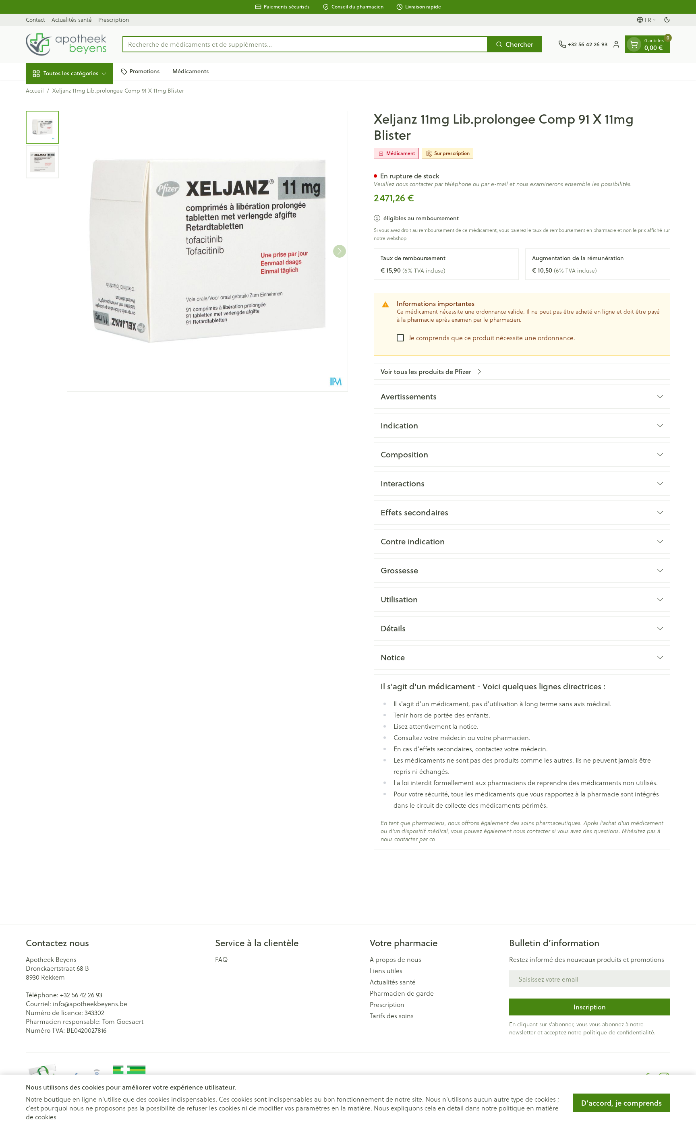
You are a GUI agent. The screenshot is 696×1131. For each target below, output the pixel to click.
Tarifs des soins (392, 1015)
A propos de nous (395, 959)
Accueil (35, 91)
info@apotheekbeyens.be (90, 1003)
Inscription (590, 1006)
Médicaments (190, 71)
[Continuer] (339, 251)
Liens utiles (386, 970)
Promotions (145, 71)
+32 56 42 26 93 (81, 994)
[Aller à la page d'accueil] (66, 44)
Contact (35, 19)
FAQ (221, 959)
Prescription (113, 19)
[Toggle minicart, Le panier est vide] (634, 44)
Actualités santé (72, 19)
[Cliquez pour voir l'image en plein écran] (207, 251)
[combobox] (305, 44)
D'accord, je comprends (621, 1103)
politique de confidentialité (618, 1032)
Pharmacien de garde (402, 993)
